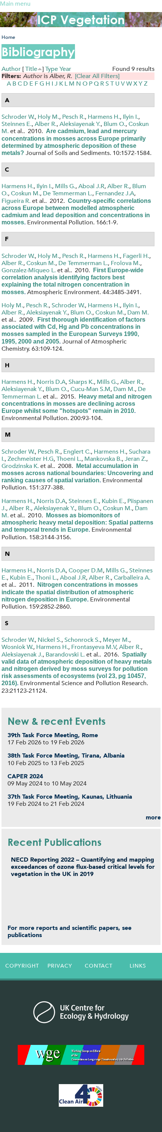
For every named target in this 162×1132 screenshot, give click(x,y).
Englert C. (77, 452)
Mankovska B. (103, 459)
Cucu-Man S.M (90, 389)
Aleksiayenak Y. (80, 124)
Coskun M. (25, 193)
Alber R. (46, 124)
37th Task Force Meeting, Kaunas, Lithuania (70, 796)
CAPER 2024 (25, 776)
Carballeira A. (132, 577)
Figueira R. (16, 201)
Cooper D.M (86, 570)
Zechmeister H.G (30, 459)
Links (138, 965)
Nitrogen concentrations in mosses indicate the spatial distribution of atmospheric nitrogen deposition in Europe (70, 591)
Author (11, 69)
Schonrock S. (82, 640)
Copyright (22, 965)
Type (51, 69)
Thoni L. (46, 577)
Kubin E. (113, 501)
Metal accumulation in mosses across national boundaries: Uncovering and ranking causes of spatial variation (77, 473)
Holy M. (48, 117)
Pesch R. (73, 117)
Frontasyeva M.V (93, 647)
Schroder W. (18, 117)
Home (8, 37)
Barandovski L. (65, 654)
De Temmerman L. (67, 193)
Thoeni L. (69, 459)
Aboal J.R (91, 186)
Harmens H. (104, 117)
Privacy (59, 965)
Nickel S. (49, 640)
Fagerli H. (136, 256)
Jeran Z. (135, 459)
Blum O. (114, 124)
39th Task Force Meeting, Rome (53, 735)
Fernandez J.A (114, 193)
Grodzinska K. (20, 466)
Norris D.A (51, 382)
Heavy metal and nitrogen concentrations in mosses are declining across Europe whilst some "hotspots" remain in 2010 (77, 403)
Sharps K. (81, 382)
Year (65, 69)
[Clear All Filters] (97, 76)
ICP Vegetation (81, 19)
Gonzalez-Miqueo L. (29, 270)
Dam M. (138, 312)
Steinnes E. (17, 124)
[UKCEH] (81, 1012)
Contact (99, 965)
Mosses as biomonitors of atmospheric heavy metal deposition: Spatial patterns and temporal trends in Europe (77, 522)
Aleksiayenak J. (22, 654)
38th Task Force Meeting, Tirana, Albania (66, 755)
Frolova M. (125, 263)
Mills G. (65, 186)
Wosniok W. (17, 647)
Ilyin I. (130, 117)
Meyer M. (116, 640)
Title (31, 69)
